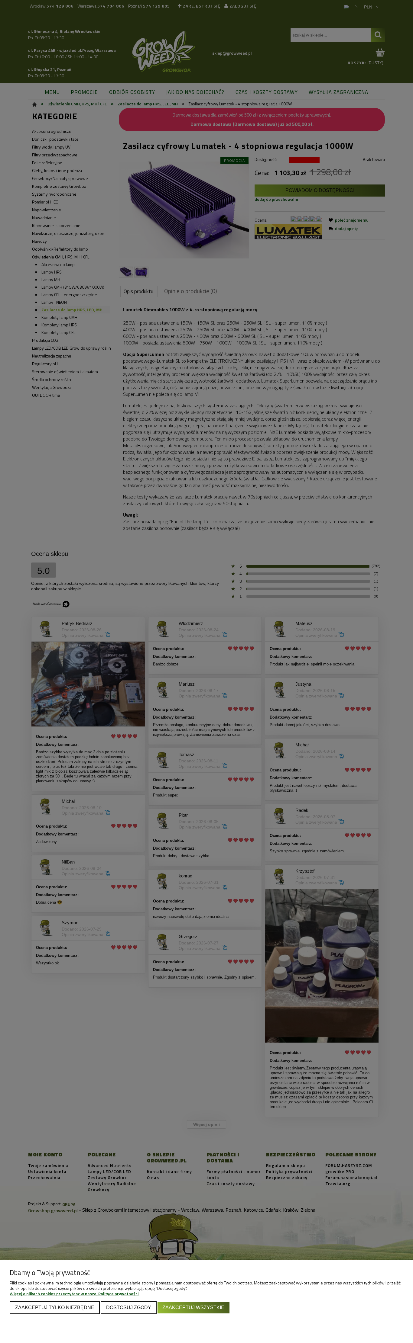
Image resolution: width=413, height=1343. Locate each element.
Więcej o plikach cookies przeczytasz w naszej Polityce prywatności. (74, 1293)
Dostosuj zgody (128, 1307)
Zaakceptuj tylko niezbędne (54, 1307)
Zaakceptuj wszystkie (193, 1307)
